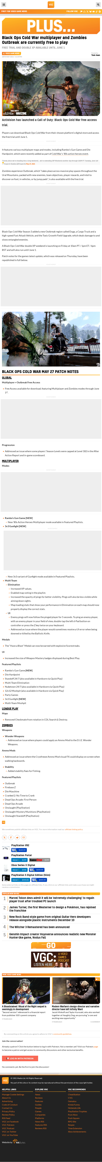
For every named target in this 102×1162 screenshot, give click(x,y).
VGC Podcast (8, 1128)
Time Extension (75, 1128)
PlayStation (23, 807)
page (96, 1046)
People (38, 1108)
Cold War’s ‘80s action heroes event (70, 153)
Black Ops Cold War (35, 132)
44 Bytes (19, 1141)
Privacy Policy (8, 1111)
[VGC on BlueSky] (91, 11)
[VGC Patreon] (81, 11)
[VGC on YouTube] (94, 11)
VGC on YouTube (10, 1135)
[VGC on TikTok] (97, 11)
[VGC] (51, 4)
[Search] (98, 4)
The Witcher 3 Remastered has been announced (39, 927)
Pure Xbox (73, 1114)
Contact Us (7, 1108)
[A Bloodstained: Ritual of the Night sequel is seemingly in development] (26, 990)
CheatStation (74, 1094)
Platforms (39, 1118)
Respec (71, 1125)
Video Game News (12, 53)
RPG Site (72, 1121)
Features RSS (41, 1125)
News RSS (39, 1121)
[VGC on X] (87, 11)
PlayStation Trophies (77, 1111)
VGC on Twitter (9, 1131)
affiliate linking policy (74, 829)
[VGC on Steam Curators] (100, 11)
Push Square (73, 1118)
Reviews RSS (40, 1128)
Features (39, 1101)
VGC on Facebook (10, 1121)
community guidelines (62, 1034)
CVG (70, 1097)
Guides (38, 1104)
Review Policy (8, 1114)
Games (38, 1111)
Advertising (7, 1101)
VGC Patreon (8, 1125)
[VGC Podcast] (84, 11)
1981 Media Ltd (18, 1078)
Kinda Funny (74, 1104)
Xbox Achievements (77, 1131)
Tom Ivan (95, 55)
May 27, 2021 (30, 164)
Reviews (39, 1097)
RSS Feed (6, 1118)
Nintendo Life (74, 1108)
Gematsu (72, 1101)
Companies (40, 1114)
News (37, 1094)
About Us (6, 1097)
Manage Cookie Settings (13, 1094)
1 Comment (95, 1022)
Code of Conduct (10, 1104)
